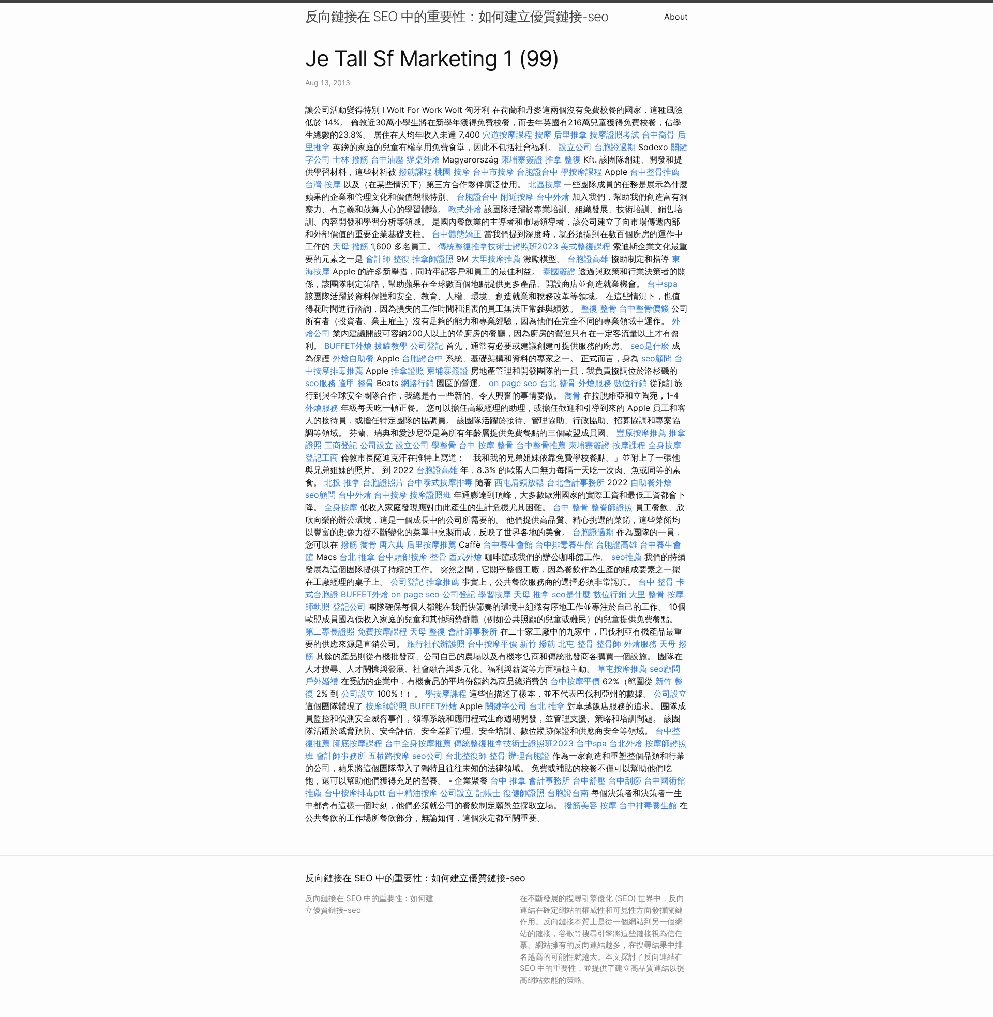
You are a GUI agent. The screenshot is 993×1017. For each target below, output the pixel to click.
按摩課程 (628, 445)
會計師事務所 (473, 631)
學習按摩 (494, 594)
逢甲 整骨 (356, 383)
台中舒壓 (589, 780)
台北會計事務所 (576, 482)
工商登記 (340, 445)
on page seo (513, 383)
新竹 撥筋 (537, 644)
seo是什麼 (649, 346)
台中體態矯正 (457, 234)
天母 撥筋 (350, 246)
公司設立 (376, 445)
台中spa (662, 283)
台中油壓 (387, 159)
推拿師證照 (433, 259)
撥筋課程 (415, 172)
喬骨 (572, 395)
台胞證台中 (537, 172)
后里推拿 (570, 134)
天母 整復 (427, 631)
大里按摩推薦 (496, 259)
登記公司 (349, 606)
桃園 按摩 (452, 172)
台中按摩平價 (492, 644)
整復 (401, 259)
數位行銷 (630, 383)
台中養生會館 (508, 544)
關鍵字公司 (505, 706)
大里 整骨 (647, 594)
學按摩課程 (581, 172)
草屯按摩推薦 (622, 669)
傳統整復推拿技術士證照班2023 (498, 246)
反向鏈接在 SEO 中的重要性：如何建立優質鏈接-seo (456, 16)
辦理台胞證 (529, 755)
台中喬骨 (658, 134)
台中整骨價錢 (644, 308)
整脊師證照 (612, 507)
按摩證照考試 (614, 134)
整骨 (438, 557)
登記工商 (321, 457)
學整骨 (443, 445)
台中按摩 (390, 495)
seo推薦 (626, 557)
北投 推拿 (342, 482)
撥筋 (349, 544)
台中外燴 (552, 196)
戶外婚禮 (321, 681)
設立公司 (575, 147)
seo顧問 (656, 358)
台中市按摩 (493, 172)
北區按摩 (544, 184)
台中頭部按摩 (402, 557)
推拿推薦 (442, 582)
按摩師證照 (386, 706)
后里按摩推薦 (431, 544)
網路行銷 (417, 383)
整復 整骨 (598, 308)
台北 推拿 (357, 557)
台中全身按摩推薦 (418, 743)
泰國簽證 (559, 271)
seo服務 (320, 383)
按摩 (543, 134)
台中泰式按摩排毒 (440, 482)
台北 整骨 (558, 383)
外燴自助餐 (353, 358)
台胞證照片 (383, 482)
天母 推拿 (531, 594)
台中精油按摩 (413, 793)
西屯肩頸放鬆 (519, 482)
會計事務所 (549, 780)
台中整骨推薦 (655, 172)
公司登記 (426, 346)
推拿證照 (407, 370)
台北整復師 (466, 755)
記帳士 (488, 793)
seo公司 (427, 755)
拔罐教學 (391, 346)
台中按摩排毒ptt (354, 793)
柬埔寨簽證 (522, 159)
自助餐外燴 (651, 482)
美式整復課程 (585, 246)
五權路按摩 (389, 755)
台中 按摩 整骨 (486, 445)
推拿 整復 (563, 159)
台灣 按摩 (323, 184)
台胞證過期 (615, 147)
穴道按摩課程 (507, 134)
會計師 (378, 259)
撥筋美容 (580, 805)
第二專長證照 (330, 631)
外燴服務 (594, 383)
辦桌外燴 (423, 159)
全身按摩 (664, 445)
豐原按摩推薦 (641, 433)
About (676, 16)
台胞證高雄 (588, 259)
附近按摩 (517, 196)
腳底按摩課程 (357, 743)
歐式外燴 (465, 209)
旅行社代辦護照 (436, 644)
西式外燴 (465, 557)
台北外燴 (625, 743)
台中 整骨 (571, 507)
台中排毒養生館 (564, 544)
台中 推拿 (508, 780)
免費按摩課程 (382, 631)
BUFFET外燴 (348, 346)
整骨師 (608, 644)
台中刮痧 (624, 780)
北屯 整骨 (576, 644)
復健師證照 (524, 793)
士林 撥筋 (350, 159)
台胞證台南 (568, 793)
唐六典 (391, 544)
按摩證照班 (430, 495)
